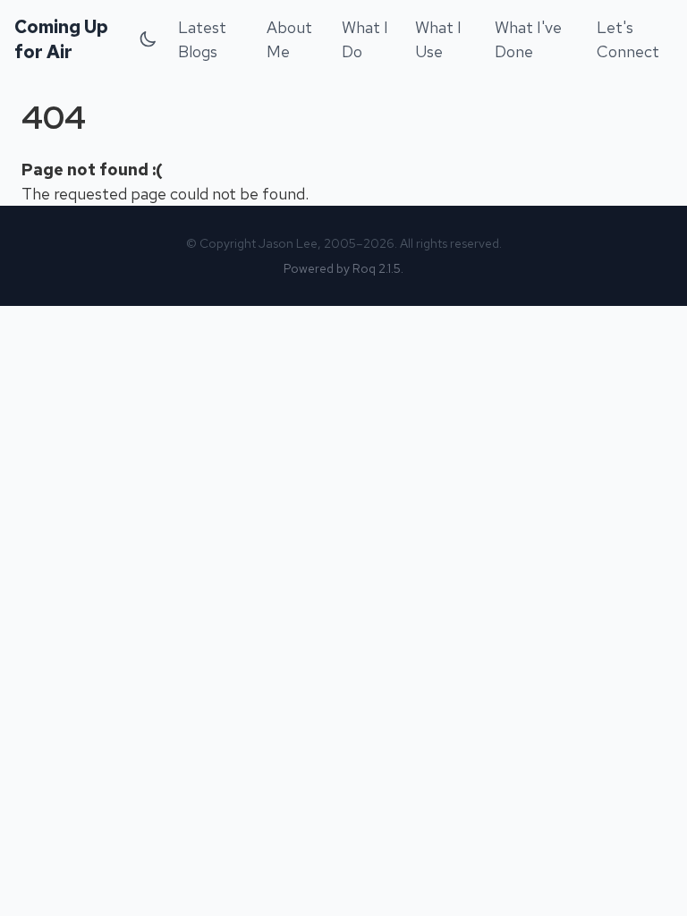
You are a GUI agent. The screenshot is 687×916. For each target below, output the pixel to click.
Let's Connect (628, 39)
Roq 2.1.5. (377, 268)
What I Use (438, 39)
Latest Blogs (202, 39)
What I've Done (528, 39)
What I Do (365, 39)
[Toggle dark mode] (148, 39)
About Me (289, 39)
